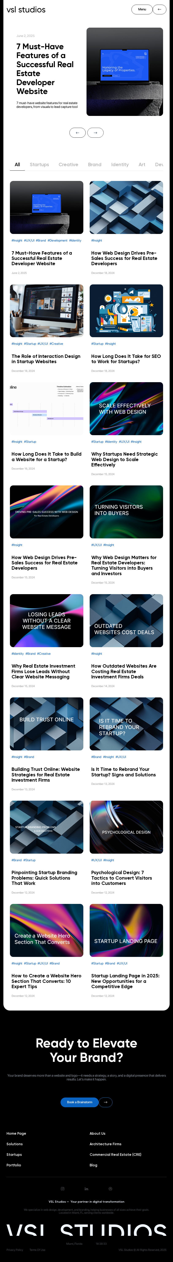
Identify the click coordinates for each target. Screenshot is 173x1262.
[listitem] (86, 74)
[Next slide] (95, 132)
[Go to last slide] (77, 132)
